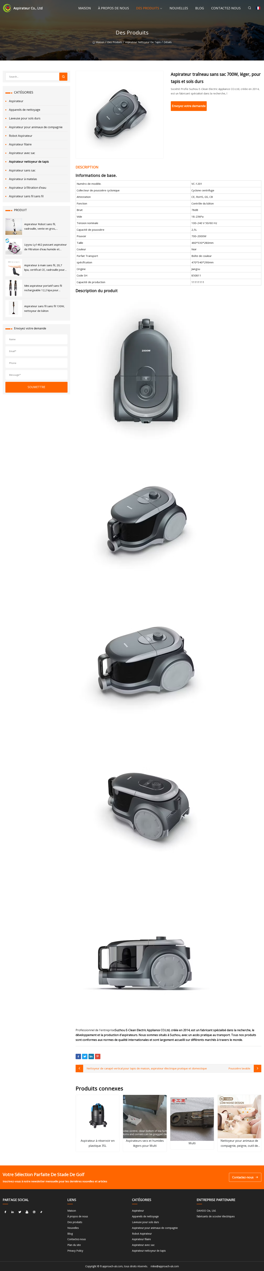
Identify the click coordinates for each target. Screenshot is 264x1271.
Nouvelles (179, 8)
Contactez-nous (226, 8)
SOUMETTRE (36, 387)
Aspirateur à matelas (23, 179)
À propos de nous (113, 8)
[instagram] (34, 1212)
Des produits (147, 8)
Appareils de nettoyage (24, 110)
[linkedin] (12, 1212)
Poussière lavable (239, 1068)
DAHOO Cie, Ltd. (206, 1210)
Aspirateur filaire (20, 144)
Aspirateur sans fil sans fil (26, 196)
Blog (199, 8)
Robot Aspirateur (20, 136)
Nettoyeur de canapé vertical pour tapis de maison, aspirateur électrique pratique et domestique (147, 1068)
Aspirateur (16, 101)
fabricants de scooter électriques (216, 1216)
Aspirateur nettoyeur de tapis (143, 42)
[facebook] (5, 1212)
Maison (84, 8)
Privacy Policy (75, 1250)
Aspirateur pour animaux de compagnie (35, 127)
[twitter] (19, 1212)
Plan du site (74, 1245)
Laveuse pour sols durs (24, 118)
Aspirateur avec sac (22, 153)
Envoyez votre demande (189, 106)
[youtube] (27, 1212)
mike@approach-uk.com (165, 1266)
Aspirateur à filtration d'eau (27, 188)
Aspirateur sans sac (22, 170)
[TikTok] (41, 1212)
